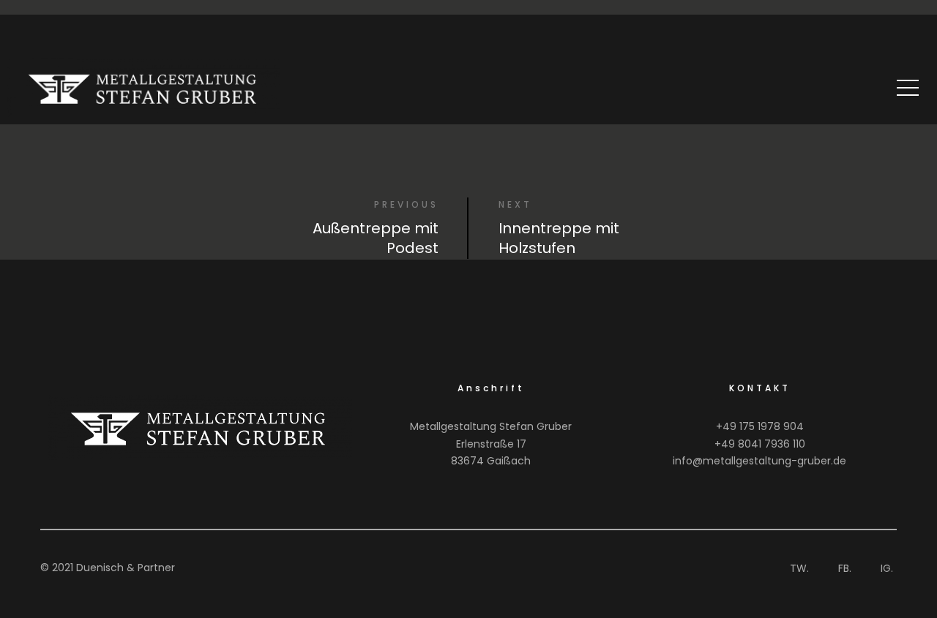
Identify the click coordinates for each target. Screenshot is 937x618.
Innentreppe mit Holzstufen (559, 238)
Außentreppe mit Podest (375, 238)
